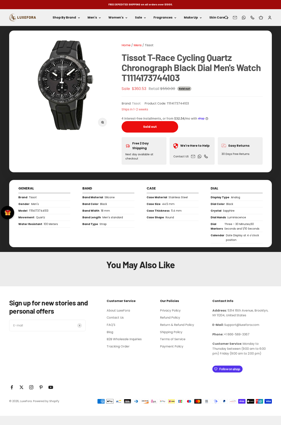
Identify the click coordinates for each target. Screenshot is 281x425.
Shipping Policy (171, 332)
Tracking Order (118, 346)
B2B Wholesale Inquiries (124, 339)
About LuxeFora (118, 310)
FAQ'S (111, 325)
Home (126, 45)
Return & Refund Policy (177, 325)
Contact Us (115, 317)
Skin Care (217, 17)
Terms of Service (172, 339)
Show (7, 212)
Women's (115, 17)
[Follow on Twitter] (21, 387)
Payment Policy (171, 346)
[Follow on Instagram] (31, 387)
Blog (110, 332)
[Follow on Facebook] (11, 387)
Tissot (149, 45)
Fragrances (162, 17)
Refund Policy (170, 317)
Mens (137, 45)
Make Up (191, 17)
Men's (92, 17)
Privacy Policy (170, 310)
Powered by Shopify (46, 401)
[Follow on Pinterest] (41, 387)
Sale (138, 17)
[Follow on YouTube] (50, 387)
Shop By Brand (64, 17)
